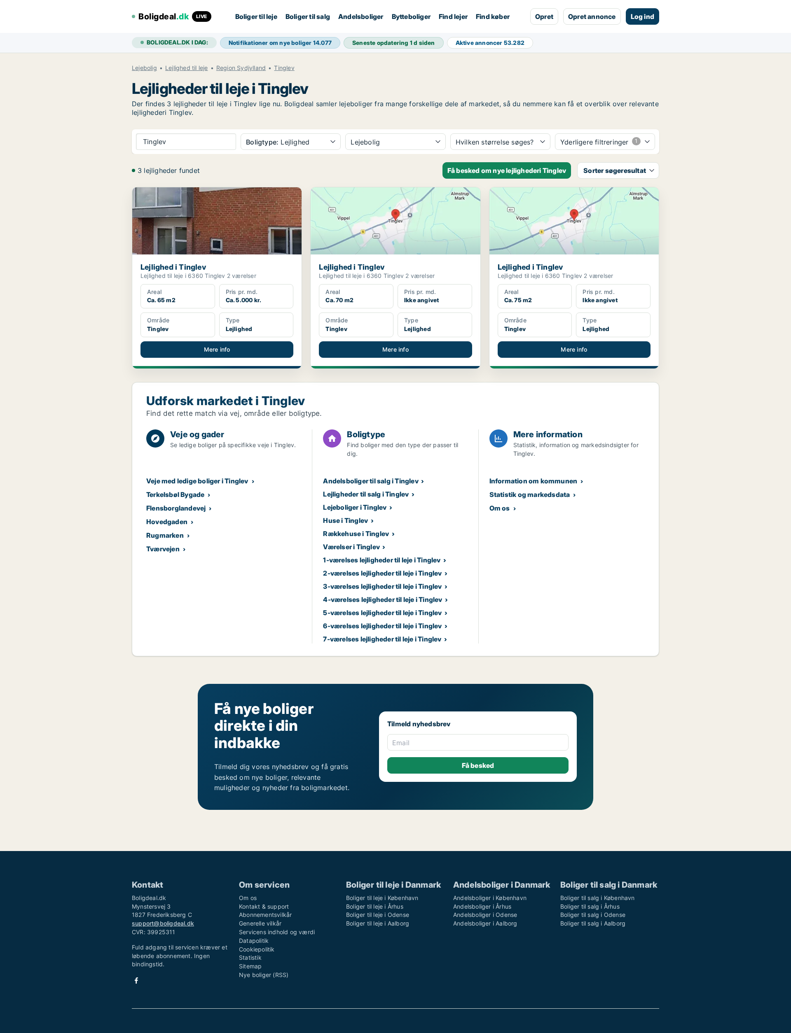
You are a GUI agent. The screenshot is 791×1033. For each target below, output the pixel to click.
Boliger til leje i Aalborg (377, 923)
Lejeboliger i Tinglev (354, 507)
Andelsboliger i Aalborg (485, 923)
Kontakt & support (264, 906)
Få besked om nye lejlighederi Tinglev (506, 170)
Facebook (136, 980)
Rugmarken (165, 535)
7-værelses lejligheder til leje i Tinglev (382, 639)
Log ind (642, 16)
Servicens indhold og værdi (277, 931)
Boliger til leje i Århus (374, 906)
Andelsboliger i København (490, 897)
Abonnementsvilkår (265, 914)
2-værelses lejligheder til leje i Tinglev (382, 573)
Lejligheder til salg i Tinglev (366, 494)
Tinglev (284, 68)
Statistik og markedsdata (529, 494)
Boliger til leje (256, 16)
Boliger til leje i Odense (377, 914)
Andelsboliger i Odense (485, 914)
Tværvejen (163, 549)
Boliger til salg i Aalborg (592, 923)
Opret (544, 16)
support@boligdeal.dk (163, 923)
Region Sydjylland (241, 68)
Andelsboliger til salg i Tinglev (370, 481)
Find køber (493, 16)
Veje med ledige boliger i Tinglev (197, 481)
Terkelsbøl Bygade (175, 494)
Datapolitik (254, 940)
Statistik (250, 957)
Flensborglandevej (176, 508)
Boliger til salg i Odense (592, 914)
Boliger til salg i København (597, 897)
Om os (499, 508)
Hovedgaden (166, 522)
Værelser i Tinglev (351, 547)
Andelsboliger (361, 16)
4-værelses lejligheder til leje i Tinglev (382, 599)
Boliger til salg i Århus (590, 906)
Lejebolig (144, 68)
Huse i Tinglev (345, 520)
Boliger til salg (308, 16)
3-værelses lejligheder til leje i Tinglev (382, 586)
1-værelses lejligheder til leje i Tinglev (381, 560)
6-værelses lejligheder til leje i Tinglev (382, 626)
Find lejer (453, 16)
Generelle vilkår (260, 923)
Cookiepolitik (257, 949)
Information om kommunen (533, 481)
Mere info (217, 349)
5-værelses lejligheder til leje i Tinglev (382, 613)
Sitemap (250, 966)
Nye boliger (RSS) (263, 974)
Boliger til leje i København (382, 897)
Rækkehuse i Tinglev (356, 533)
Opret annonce (592, 16)
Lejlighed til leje (186, 68)
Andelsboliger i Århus (482, 906)
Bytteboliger (411, 16)
